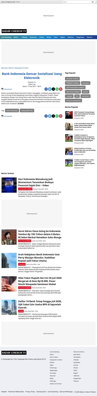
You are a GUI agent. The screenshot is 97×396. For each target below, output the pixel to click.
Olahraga (53, 381)
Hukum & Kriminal (55, 384)
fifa (77, 96)
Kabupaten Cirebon (22, 68)
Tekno (56, 37)
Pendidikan (77, 357)
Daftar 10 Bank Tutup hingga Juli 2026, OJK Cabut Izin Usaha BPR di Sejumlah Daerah (40, 304)
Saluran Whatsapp (66, 392)
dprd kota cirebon (72, 92)
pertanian (85, 96)
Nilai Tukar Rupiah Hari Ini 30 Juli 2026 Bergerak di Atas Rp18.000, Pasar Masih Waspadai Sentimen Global (40, 281)
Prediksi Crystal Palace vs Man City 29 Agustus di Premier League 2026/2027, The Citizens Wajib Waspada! (84, 162)
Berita (16, 37)
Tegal (51, 365)
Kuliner (41, 37)
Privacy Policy (30, 392)
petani (85, 92)
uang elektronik (27, 110)
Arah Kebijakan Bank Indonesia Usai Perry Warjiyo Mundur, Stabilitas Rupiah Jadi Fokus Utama (38, 257)
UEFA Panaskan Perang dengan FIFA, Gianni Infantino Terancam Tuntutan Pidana (84, 114)
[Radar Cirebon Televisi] (14, 31)
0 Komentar (7, 89)
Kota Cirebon (54, 357)
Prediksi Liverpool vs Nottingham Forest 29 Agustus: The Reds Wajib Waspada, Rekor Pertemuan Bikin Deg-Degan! (84, 137)
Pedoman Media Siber (16, 392)
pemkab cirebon (72, 79)
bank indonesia (12, 110)
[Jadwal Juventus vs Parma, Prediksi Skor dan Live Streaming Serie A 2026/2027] (69, 151)
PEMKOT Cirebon (72, 83)
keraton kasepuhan (73, 100)
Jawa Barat (77, 354)
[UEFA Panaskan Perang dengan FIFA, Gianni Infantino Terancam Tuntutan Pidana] (69, 115)
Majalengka (53, 370)
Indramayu (53, 368)
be (35, 82)
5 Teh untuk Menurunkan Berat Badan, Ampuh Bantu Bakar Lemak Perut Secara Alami (84, 125)
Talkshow (71, 37)
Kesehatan (33, 37)
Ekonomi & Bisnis (24, 241)
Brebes (52, 362)
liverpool (86, 83)
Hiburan (89, 37)
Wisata (49, 37)
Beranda (4, 68)
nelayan (69, 96)
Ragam (62, 37)
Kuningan (53, 373)
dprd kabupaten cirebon (75, 87)
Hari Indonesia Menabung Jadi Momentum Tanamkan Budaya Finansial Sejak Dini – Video (36, 182)
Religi (51, 378)
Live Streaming (6, 37)
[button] (16, 37)
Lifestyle (24, 37)
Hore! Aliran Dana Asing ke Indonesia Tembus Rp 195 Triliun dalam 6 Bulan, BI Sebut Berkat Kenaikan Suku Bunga (39, 234)
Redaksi (4, 392)
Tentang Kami (41, 392)
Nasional (22, 264)
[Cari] (92, 1)
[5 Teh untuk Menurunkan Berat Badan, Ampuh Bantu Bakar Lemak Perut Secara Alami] (69, 126)
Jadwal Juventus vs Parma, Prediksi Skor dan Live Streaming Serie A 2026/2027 (84, 150)
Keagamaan (80, 37)
